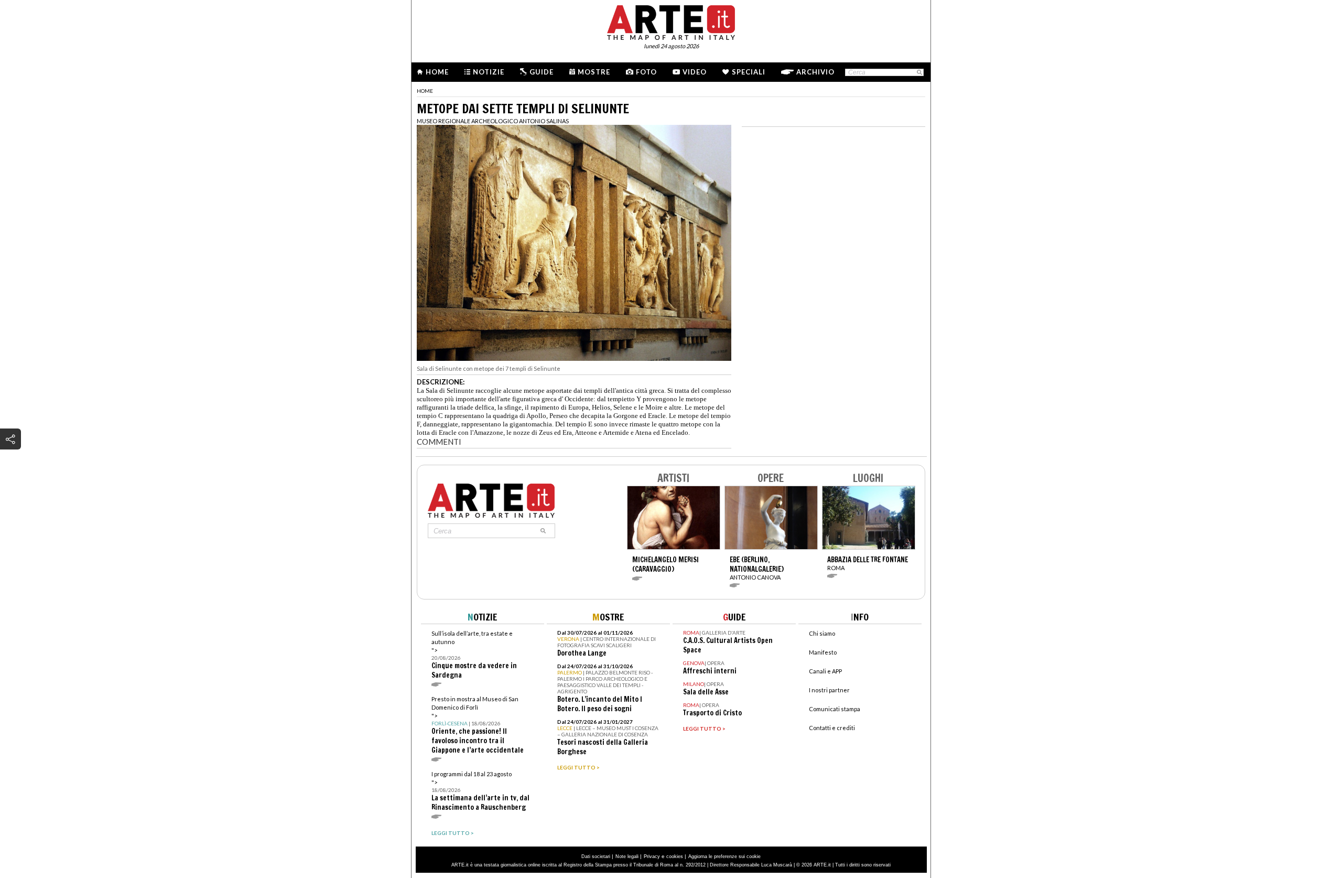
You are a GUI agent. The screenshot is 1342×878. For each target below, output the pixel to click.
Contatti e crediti (832, 727)
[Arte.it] (671, 21)
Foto (646, 72)
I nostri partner (829, 690)
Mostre (594, 72)
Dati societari (595, 856)
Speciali (748, 72)
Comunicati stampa (834, 708)
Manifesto (823, 652)
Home (437, 72)
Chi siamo (822, 633)
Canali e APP (825, 671)
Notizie (488, 72)
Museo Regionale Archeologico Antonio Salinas (493, 120)
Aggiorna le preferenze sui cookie (724, 856)
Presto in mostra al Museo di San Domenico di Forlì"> (477, 725)
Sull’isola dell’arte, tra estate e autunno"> (474, 655)
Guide (541, 72)
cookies (674, 856)
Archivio (815, 72)
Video (695, 72)
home (425, 91)
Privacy (652, 856)
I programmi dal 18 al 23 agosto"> (480, 791)
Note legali (626, 856)
